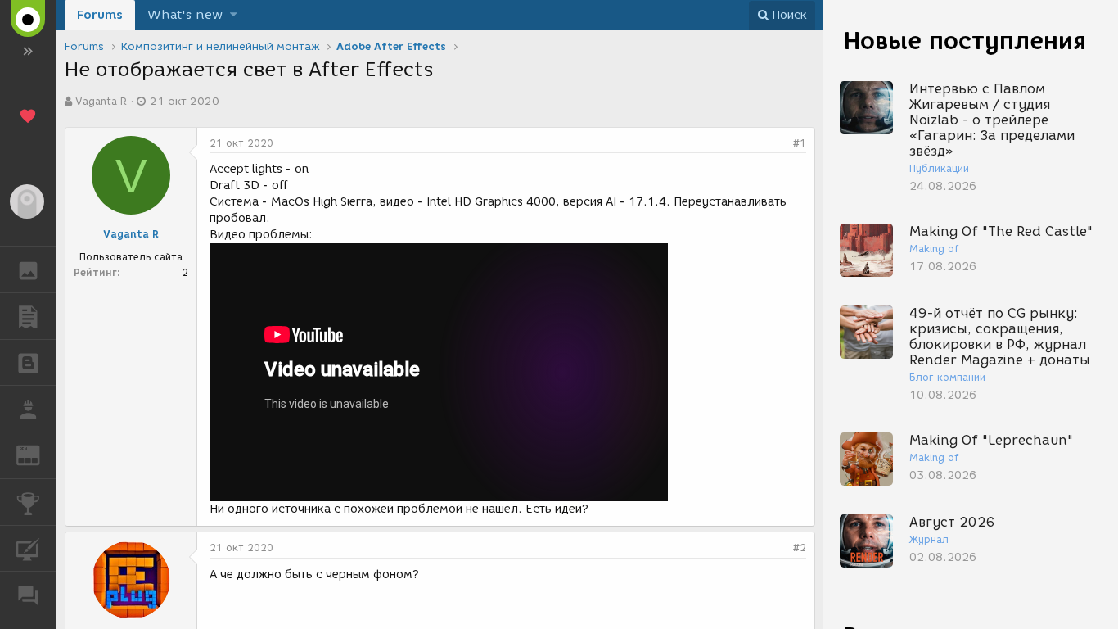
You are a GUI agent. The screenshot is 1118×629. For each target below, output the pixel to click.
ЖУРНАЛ (38, 454)
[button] (233, 15)
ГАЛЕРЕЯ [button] (28, 269)
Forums (100, 14)
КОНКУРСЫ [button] (28, 502)
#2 (799, 547)
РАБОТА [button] (28, 409)
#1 (799, 143)
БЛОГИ (28, 363)
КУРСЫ (28, 549)
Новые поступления (965, 40)
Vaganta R (101, 101)
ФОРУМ (28, 595)
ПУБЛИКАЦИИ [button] (28, 316)
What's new (185, 14)
